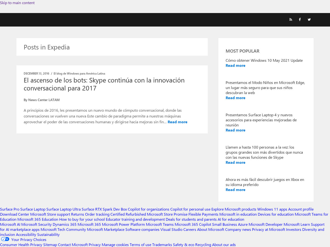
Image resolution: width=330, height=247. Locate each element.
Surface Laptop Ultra (63, 209)
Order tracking (97, 214)
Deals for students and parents (191, 219)
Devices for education (276, 214)
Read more (177, 121)
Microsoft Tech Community (63, 229)
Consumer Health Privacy (21, 244)
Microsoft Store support (50, 214)
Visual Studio (171, 229)
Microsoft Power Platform (123, 224)
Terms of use (140, 244)
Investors (293, 229)
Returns (77, 214)
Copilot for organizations (148, 209)
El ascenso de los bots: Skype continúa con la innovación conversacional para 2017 (104, 83)
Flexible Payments (203, 214)
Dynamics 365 (65, 224)
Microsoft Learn (297, 224)
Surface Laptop (32, 209)
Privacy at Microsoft (268, 229)
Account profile (301, 209)
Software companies (142, 229)
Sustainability (48, 234)
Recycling (203, 244)
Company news (238, 229)
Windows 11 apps (272, 209)
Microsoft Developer (266, 224)
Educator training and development (135, 219)
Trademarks (162, 244)
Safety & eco (183, 244)
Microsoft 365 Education (37, 219)
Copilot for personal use (190, 209)
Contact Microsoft (73, 244)
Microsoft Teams (160, 224)
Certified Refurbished (128, 214)
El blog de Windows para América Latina (79, 73)
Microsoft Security (36, 224)
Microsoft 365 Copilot (193, 224)
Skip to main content (17, 2)
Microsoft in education (238, 214)
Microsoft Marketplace (105, 229)
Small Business (224, 224)
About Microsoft (210, 229)
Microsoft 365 (89, 224)
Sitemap (50, 244)
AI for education (231, 219)
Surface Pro (9, 209)
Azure (243, 224)
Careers (189, 229)
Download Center (14, 214)
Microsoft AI (10, 224)
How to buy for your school (82, 219)
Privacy (95, 244)
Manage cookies (115, 244)
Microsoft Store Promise (167, 214)
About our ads (224, 244)
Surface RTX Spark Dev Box (104, 209)
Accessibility (26, 234)
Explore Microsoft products (233, 209)
